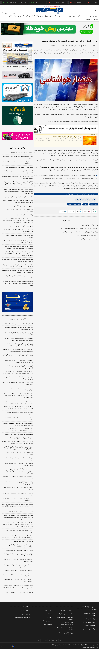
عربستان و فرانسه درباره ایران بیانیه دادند (22, 153)
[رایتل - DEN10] (17, 136)
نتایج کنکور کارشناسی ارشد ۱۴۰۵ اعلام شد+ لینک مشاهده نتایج (20, 210)
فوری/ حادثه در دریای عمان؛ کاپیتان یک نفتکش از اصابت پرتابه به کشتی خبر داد (17, 177)
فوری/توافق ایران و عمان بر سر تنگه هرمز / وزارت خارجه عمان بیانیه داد (18, 163)
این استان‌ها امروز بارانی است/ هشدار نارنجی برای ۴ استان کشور (80, 232)
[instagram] (59, 640)
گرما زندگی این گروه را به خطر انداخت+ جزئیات (67, 137)
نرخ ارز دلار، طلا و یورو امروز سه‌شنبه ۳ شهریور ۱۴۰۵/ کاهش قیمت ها (18, 555)
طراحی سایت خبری (7, 646)
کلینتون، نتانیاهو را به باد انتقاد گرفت (23, 206)
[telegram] (80, 199)
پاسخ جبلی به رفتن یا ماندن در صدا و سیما (21, 226)
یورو (73, 3)
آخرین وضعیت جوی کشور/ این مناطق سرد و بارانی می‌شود (19, 531)
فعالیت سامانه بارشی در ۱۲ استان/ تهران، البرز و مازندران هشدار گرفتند (79, 229)
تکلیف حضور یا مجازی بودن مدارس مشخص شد (19, 167)
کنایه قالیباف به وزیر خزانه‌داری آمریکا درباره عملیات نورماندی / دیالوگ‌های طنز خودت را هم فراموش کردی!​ (18, 372)
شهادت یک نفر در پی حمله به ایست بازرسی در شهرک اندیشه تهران (18, 172)
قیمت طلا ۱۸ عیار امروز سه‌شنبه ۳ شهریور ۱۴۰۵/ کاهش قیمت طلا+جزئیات (18, 575)
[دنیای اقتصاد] (49, 10)
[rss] (49, 640)
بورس (70, 16)
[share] (46, 640)
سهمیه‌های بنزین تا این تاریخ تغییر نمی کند (21, 438)
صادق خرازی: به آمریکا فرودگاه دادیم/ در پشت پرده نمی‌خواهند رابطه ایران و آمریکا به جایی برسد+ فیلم (19, 402)
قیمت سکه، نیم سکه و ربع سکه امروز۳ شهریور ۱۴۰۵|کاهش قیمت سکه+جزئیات (18, 566)
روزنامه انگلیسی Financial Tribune (66, 634)
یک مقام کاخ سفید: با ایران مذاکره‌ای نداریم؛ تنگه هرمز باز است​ (18, 489)
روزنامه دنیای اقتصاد (89, 619)
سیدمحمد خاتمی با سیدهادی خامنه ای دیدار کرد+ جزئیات (19, 277)
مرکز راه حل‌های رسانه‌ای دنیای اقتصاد (64, 629)
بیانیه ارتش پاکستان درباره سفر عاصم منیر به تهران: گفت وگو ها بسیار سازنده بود (17, 242)
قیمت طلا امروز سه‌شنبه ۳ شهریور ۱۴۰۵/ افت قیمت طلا (18, 571)
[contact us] (42, 640)
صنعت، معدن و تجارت (60, 16)
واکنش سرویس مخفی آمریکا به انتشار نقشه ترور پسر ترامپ (18, 419)
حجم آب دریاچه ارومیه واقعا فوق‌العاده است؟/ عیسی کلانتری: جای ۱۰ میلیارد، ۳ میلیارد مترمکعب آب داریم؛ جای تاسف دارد (18, 191)
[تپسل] (35, 126)
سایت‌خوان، (90, 194)
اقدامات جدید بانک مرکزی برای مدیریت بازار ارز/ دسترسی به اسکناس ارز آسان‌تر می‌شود (17, 271)
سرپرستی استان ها (46, 621)
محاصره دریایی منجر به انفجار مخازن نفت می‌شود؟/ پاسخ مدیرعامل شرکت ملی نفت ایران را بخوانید (18, 247)
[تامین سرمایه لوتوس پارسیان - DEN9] (17, 115)
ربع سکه (94, 3)
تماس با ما (48, 611)
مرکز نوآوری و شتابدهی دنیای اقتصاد (65, 618)
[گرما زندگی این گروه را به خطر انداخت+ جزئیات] (89, 141)
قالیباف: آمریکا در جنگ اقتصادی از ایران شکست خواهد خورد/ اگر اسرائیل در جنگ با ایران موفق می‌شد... (18, 408)
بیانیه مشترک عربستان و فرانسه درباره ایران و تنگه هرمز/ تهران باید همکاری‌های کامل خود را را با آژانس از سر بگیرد (18, 283)
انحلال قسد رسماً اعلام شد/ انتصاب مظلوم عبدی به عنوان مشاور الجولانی (17, 384)
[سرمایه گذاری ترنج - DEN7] (49, 29)
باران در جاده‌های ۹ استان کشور (89, 239)
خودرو (42, 16)
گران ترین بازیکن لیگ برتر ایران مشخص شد (21, 512)
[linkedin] (84, 199)
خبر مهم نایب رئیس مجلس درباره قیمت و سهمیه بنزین (18, 593)
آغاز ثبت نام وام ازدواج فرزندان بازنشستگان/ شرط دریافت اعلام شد (18, 494)
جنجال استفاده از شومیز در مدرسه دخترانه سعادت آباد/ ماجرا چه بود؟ (18, 389)
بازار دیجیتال (48, 16)
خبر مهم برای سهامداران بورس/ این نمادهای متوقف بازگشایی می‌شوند (19, 465)
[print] (77, 199)
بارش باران (94, 204)
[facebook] (91, 199)
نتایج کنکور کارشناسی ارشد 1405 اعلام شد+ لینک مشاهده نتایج (20, 453)
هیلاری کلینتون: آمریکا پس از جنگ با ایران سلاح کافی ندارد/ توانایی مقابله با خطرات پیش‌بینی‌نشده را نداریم (18, 448)
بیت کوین (33, 3)
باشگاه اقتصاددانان (34, 16)
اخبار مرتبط (66, 220)
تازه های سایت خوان (18, 319)
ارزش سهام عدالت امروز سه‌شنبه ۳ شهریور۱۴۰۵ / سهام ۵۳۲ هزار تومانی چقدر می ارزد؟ (18, 424)
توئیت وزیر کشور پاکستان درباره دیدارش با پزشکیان (19, 197)
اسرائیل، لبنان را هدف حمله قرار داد (23, 541)
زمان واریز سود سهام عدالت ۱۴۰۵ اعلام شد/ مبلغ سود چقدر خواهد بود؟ (18, 231)
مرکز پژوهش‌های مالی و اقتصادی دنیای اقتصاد (66, 624)
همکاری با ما (47, 624)
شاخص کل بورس (12, 3)
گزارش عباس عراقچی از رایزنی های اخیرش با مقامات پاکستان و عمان (19, 367)
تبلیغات (49, 614)
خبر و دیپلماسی (93, 16)
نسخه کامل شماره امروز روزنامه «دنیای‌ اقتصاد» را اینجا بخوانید (18, 68)
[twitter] (87, 199)
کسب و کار (95, 19)
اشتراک (49, 617)
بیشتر (88, 19)
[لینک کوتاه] (94, 199)
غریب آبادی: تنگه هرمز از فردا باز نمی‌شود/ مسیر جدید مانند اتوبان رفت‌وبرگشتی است (18, 361)
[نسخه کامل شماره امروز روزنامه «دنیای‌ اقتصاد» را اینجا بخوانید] (17, 53)
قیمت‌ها (25, 16)
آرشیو (19, 16)
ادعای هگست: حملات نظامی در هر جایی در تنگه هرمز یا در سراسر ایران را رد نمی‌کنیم (17, 260)
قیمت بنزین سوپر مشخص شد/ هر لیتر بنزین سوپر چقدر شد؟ (17, 478)
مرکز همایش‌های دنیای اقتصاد (64, 614)
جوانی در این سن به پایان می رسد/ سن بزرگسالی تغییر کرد (18, 356)
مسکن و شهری (77, 16)
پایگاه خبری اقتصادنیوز (89, 629)
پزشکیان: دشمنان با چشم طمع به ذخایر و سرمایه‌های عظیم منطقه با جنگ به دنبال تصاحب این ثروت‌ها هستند (17, 537)
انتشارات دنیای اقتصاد (67, 611)
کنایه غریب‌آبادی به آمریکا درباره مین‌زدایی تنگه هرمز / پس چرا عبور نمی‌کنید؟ (18, 328)
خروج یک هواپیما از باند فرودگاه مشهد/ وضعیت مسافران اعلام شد (19, 413)
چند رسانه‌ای (12, 16)
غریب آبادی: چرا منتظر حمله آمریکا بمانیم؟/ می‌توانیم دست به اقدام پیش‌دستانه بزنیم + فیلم (18, 339)
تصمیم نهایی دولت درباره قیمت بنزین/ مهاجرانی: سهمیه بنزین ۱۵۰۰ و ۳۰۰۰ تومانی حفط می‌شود (17, 442)
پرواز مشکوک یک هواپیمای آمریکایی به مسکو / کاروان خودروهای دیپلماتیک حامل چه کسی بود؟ (18, 350)
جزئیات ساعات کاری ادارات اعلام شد (24, 215)
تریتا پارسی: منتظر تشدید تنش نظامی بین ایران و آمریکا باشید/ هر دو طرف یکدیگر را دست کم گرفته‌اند (18, 266)
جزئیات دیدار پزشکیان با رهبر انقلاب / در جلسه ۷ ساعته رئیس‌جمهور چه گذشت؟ (18, 483)
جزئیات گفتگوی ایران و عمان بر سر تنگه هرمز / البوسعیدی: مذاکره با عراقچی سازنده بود (20, 430)
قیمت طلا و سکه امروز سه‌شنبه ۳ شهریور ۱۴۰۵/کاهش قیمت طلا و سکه (18, 581)
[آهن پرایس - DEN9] (17, 92)
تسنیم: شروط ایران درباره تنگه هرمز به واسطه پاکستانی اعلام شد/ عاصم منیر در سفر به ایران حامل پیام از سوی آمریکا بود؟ (18, 587)
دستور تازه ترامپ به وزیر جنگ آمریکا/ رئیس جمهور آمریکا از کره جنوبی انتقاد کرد (19, 546)
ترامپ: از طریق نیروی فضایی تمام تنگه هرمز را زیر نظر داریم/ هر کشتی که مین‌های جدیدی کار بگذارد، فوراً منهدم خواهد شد (18, 396)
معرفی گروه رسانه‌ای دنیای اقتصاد (88, 614)
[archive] (39, 640)
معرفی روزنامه (25, 611)
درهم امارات (53, 3)
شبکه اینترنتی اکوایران (89, 622)
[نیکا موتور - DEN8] (17, 75)
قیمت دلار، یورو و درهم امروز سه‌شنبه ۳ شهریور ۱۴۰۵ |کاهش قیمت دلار (18, 560)
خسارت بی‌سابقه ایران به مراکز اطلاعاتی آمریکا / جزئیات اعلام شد (18, 334)
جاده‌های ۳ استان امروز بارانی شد (89, 225)
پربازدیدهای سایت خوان (17, 148)
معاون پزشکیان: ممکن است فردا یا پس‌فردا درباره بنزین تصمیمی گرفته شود (18, 157)
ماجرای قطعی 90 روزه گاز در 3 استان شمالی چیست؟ (18, 434)
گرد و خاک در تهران (74, 204)
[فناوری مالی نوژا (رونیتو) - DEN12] (17, 302)
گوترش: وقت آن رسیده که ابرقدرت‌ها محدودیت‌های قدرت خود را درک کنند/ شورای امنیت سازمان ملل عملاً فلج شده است (17, 184)
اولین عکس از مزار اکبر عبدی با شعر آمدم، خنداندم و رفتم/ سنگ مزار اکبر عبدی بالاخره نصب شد (19, 345)
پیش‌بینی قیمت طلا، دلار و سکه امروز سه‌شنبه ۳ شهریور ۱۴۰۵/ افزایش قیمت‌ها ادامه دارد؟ (18, 201)
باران (85, 204)
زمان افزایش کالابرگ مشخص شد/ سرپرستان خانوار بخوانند (19, 236)
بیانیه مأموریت (24, 614)
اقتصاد (85, 16)
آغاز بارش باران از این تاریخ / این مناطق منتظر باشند (19, 324)
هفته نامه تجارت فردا (89, 626)
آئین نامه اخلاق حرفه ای (22, 617)
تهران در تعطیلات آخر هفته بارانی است (87, 236)
